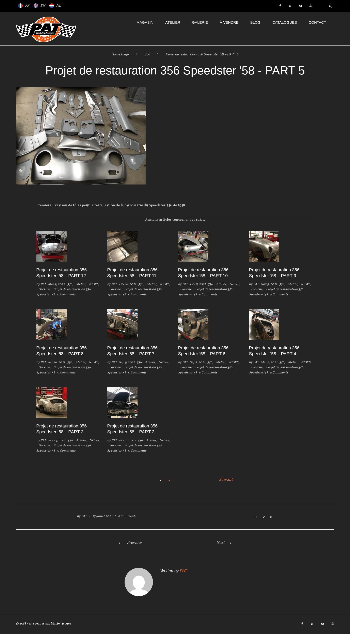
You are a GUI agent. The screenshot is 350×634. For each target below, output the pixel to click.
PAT (43, 284)
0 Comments (127, 516)
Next (220, 543)
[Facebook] (280, 6)
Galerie (200, 22)
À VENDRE (229, 22)
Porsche (44, 289)
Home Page (120, 54)
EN (42, 5)
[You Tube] (310, 6)
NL (58, 5)
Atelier (172, 22)
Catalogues (284, 22)
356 (147, 54)
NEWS (93, 284)
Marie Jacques (60, 623)
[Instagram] (300, 6)
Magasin (145, 22)
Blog (255, 22)
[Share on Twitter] (263, 517)
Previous (134, 543)
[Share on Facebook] (256, 517)
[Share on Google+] (271, 517)
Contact (317, 22)
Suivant (226, 479)
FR (27, 5)
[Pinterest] (290, 6)
